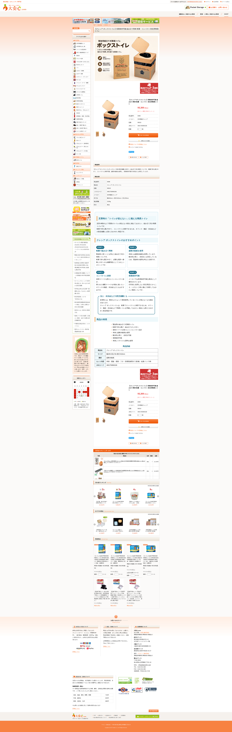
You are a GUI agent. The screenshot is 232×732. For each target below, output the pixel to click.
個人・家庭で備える (81, 125)
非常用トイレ (107, 25)
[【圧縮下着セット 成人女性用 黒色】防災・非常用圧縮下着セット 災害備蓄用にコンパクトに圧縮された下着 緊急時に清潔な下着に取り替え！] (102, 588)
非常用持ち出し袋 (80, 46)
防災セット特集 (80, 178)
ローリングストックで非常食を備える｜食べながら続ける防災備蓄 (82, 283)
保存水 (78, 55)
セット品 (78, 154)
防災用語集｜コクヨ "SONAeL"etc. (80, 298)
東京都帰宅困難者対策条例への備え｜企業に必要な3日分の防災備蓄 (82, 305)
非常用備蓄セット (80, 43)
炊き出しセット (80, 64)
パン (77, 67)
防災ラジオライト (80, 104)
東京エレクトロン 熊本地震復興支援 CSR (82, 330)
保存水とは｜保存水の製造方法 (82, 311)
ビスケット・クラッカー (82, 76)
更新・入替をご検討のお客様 (209, 14)
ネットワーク (79, 172)
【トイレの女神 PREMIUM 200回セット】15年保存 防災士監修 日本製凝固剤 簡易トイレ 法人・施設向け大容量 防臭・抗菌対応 (151, 559)
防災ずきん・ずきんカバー (82, 110)
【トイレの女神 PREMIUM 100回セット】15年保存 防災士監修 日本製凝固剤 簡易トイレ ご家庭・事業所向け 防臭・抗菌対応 (118, 559)
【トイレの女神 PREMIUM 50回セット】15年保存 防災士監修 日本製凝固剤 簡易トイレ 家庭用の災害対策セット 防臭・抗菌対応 (101, 559)
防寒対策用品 (79, 101)
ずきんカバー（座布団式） (82, 143)
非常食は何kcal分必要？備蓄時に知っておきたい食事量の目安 (82, 291)
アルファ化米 (79, 58)
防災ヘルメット (80, 107)
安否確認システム (79, 157)
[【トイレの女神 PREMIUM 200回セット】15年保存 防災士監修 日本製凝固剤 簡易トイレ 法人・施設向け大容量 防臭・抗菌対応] (150, 553)
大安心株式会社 (144, 632)
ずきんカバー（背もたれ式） (82, 147)
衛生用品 (78, 98)
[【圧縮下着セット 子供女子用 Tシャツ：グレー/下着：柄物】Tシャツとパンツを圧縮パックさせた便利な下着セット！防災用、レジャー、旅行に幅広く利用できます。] (134, 588)
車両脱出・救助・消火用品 (82, 116)
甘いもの (78, 79)
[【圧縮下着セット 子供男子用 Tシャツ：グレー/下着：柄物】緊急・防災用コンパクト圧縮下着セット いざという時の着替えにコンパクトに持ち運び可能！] (118, 588)
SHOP (226, 14)
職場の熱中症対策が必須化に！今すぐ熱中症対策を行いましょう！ (82, 257)
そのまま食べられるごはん (82, 61)
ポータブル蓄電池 (80, 92)
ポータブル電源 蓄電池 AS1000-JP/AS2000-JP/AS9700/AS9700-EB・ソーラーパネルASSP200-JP (82, 247)
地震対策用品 (79, 119)
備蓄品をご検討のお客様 (187, 14)
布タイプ (78, 140)
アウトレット (79, 185)
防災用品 (100, 25)
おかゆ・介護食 (80, 70)
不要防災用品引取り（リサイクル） (82, 325)
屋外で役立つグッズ (81, 122)
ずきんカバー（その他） (82, 151)
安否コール (79, 160)
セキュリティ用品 (79, 169)
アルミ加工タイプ (80, 137)
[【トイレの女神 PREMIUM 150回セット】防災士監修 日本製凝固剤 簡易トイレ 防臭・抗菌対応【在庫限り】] (134, 553)
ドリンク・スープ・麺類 (82, 82)
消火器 (78, 113)
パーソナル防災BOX (81, 49)
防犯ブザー (79, 166)
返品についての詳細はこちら (138, 144)
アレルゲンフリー (80, 86)
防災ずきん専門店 (79, 134)
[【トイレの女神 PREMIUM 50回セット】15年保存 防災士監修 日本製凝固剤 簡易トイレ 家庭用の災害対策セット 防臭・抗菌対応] (102, 553)
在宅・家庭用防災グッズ (82, 52)
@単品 (78, 182)
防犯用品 (77, 163)
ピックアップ (78, 175)
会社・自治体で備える (81, 128)
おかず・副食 (79, 73)
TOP (94, 25)
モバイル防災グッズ (81, 131)
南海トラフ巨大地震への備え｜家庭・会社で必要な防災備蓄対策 (82, 318)
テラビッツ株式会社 (143, 653)
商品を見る (97, 605)
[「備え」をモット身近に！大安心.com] (14, 7)
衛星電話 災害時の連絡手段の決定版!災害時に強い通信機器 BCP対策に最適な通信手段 (82, 266)
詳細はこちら (76, 651)
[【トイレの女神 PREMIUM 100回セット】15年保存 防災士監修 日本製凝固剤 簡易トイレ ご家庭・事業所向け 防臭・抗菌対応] (118, 553)
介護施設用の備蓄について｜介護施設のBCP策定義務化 (82, 275)
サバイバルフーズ (80, 88)
